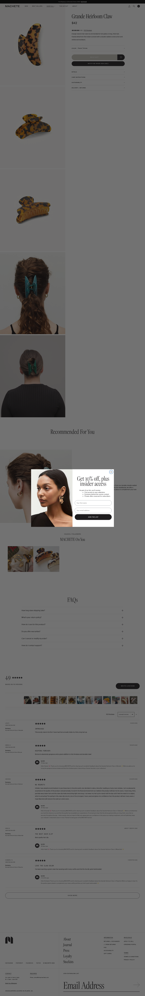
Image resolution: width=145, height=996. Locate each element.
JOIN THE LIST (93, 517)
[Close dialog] (111, 472)
